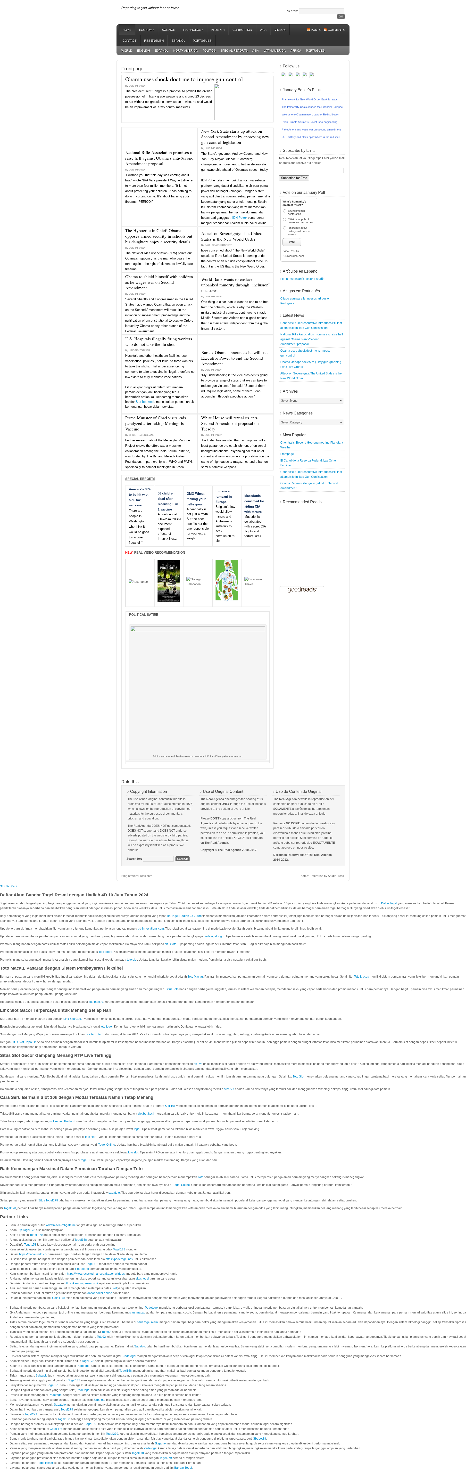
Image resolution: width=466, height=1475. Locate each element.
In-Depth (218, 30)
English (143, 50)
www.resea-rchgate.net (61, 1225)
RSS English (154, 40)
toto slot (132, 959)
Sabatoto (140, 1346)
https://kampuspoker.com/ (81, 1283)
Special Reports (234, 50)
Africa (296, 50)
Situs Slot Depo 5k (23, 1042)
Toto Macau (195, 976)
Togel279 (67, 1409)
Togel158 (81, 1239)
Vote (292, 242)
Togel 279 (36, 1235)
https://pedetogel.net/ (119, 1259)
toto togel (106, 1026)
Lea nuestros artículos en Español (302, 279)
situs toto (170, 944)
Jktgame (160, 1443)
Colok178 (58, 1298)
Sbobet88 (259, 1438)
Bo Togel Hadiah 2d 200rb (184, 916)
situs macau (137, 1312)
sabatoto (114, 1192)
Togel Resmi (45, 1463)
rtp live (198, 1064)
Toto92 (106, 1332)
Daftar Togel (389, 903)
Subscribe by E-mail (300, 150)
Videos (280, 30)
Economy (146, 30)
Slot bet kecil (145, 402)
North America (185, 50)
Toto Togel (105, 952)
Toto (200, 1177)
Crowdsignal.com (293, 255)
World (126, 50)
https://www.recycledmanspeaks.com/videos (96, 1273)
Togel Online (106, 1144)
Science (168, 30)
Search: (292, 11)
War (263, 30)
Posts (316, 30)
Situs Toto (172, 989)
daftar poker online (99, 1293)
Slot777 (229, 1089)
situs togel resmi (148, 1322)
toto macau (96, 1002)
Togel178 (10, 1208)
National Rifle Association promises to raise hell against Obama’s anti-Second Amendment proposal (311, 339)
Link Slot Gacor (73, 1019)
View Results (291, 251)
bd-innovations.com (151, 928)
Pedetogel (82, 1269)
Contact (129, 40)
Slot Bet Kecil (8, 886)
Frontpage (287, 454)
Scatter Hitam (94, 1034)
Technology (193, 30)
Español (178, 40)
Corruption (242, 30)
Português (202, 40)
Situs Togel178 (48, 1200)
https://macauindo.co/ (33, 1254)
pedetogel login (214, 936)
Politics (209, 50)
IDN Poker (239, 217)
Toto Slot (298, 1076)
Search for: (134, 858)
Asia (255, 50)
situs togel (142, 1278)
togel (137, 1129)
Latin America (275, 50)
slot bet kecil (146, 1113)
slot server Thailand (62, 1121)
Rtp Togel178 (26, 1230)
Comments (336, 30)
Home (127, 30)
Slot (114, 1288)
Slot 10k (170, 1106)
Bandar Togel (183, 1467)
